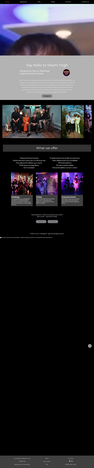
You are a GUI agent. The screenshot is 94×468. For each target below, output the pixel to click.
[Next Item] (89, 121)
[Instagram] (72, 461)
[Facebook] (69, 461)
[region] (22, 192)
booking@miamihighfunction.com (22, 458)
